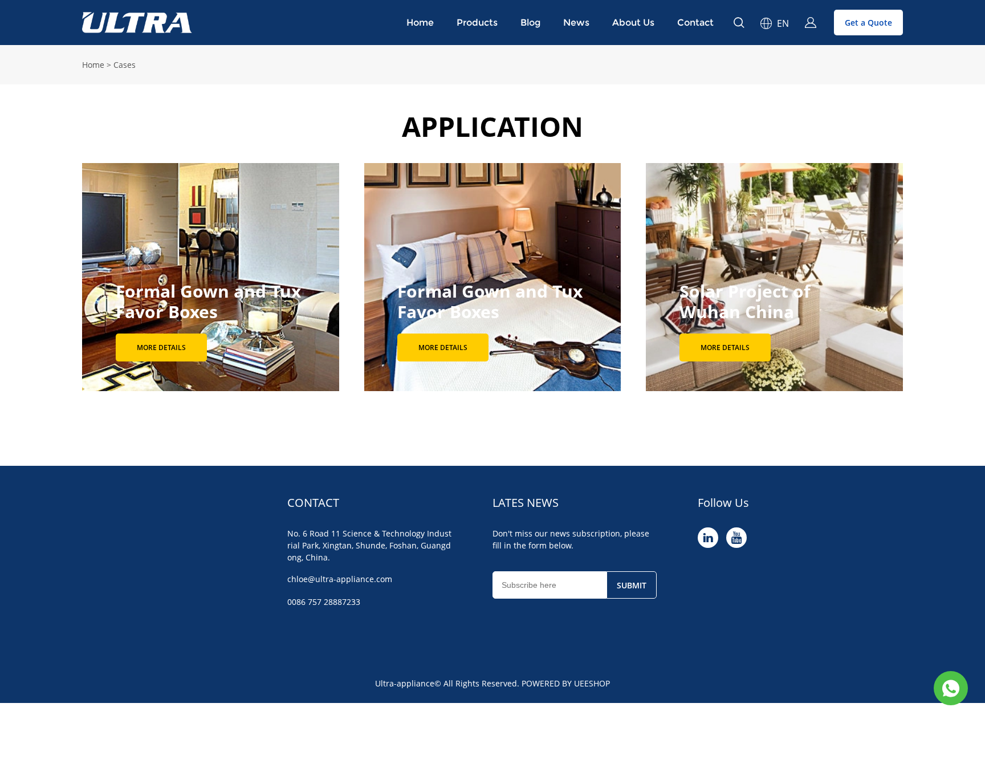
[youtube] (736, 537)
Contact (695, 22)
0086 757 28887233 (323, 601)
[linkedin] (708, 537)
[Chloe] (951, 688)
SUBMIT (631, 585)
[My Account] (810, 23)
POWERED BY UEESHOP (566, 683)
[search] (738, 24)
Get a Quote (868, 22)
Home (420, 22)
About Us (633, 22)
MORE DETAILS (161, 347)
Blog (530, 22)
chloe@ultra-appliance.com (339, 579)
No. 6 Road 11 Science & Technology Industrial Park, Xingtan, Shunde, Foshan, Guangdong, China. (369, 545)
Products (477, 22)
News (576, 22)
